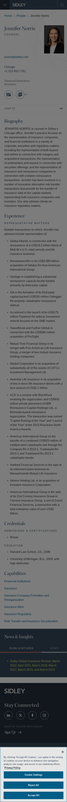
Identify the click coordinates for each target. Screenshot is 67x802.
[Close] (63, 752)
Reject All (33, 785)
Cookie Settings (34, 774)
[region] (33, 774)
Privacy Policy (12, 767)
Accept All (33, 795)
